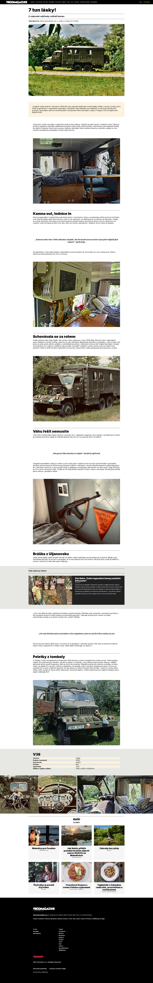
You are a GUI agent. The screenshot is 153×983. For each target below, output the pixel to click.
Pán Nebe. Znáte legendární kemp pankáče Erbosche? (98, 579)
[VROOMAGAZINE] (17, 2)
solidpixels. (44, 972)
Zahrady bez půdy (109, 848)
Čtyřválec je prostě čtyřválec (43, 886)
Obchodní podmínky (40, 968)
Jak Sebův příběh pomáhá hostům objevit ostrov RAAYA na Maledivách (76, 852)
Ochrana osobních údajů (57, 968)
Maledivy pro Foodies (43, 848)
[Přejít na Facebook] (33, 925)
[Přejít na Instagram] (38, 925)
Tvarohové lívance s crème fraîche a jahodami (76, 886)
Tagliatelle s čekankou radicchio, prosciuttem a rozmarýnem (109, 887)
